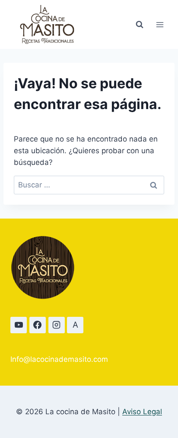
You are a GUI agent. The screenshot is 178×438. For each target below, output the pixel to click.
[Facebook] (37, 325)
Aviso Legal (142, 411)
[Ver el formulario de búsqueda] (139, 24)
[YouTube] (18, 325)
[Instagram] (56, 325)
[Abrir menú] (160, 24)
